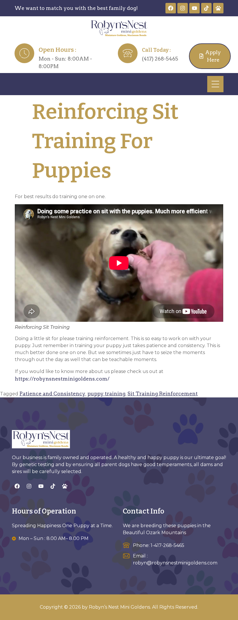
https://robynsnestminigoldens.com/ (62, 379)
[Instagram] (182, 8)
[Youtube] (194, 8)
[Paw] (218, 8)
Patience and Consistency (52, 393)
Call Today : (156, 50)
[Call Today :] (128, 53)
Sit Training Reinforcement (162, 393)
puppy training (106, 393)
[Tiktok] (206, 8)
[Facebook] (170, 8)
